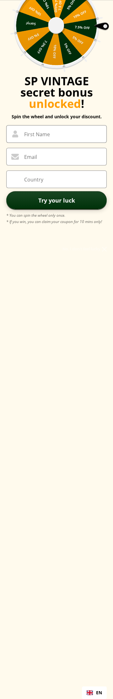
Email (30, 156)
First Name (37, 134)
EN (99, 693)
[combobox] (94, 692)
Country (33, 179)
